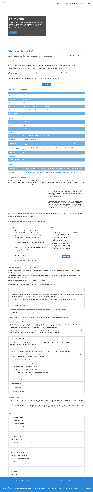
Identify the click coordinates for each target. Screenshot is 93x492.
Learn (88, 3)
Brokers (58, 3)
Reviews (83, 3)
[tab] (46, 417)
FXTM (51, 275)
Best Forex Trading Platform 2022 (70, 3)
